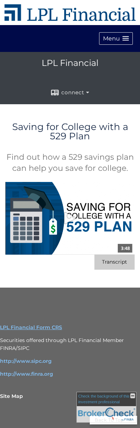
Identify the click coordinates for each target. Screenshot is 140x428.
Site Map (11, 396)
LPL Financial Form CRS (31, 327)
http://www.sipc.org (26, 361)
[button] (116, 38)
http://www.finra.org (26, 374)
